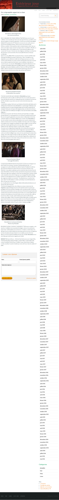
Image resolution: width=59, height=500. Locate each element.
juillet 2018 (43, 319)
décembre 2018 (44, 305)
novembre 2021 (44, 207)
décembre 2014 (44, 439)
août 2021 (42, 216)
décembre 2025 (44, 71)
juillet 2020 (43, 252)
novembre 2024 (44, 107)
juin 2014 (42, 456)
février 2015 (43, 434)
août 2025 (42, 82)
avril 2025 (42, 93)
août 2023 (42, 149)
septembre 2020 (44, 247)
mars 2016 (42, 397)
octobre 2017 (43, 344)
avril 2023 (42, 160)
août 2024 (42, 115)
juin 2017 (42, 355)
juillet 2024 (43, 118)
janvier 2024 (43, 135)
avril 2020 (42, 261)
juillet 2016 (43, 386)
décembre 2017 (44, 339)
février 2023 (43, 166)
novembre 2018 (44, 308)
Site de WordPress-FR (45, 488)
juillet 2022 (43, 185)
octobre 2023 (43, 143)
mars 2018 (42, 330)
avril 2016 (42, 394)
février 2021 (43, 233)
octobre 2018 (43, 311)
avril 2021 (42, 227)
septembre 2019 (44, 280)
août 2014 (42, 450)
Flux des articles (45, 485)
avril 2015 (42, 428)
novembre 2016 (44, 375)
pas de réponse (13, 14)
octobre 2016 (43, 378)
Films (41, 473)
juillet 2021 (43, 219)
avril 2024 (42, 126)
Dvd (41, 471)
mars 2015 (42, 431)
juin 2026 (42, 54)
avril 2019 (42, 294)
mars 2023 (43, 163)
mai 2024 (42, 124)
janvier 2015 (43, 436)
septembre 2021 (44, 213)
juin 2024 (42, 121)
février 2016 (43, 400)
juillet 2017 (43, 353)
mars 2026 (43, 62)
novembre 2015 (44, 408)
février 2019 (43, 300)
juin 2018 (42, 322)
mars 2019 (42, 297)
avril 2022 (42, 194)
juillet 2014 (43, 453)
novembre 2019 (44, 274)
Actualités (42, 468)
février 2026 (43, 65)
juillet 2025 (43, 85)
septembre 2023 (44, 146)
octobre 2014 (43, 445)
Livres (41, 476)
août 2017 (42, 350)
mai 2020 (42, 258)
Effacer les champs (31, 278)
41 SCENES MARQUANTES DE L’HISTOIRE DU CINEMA (47, 32)
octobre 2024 (43, 110)
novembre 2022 (44, 174)
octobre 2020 (43, 244)
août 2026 (42, 48)
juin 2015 (42, 422)
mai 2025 (42, 90)
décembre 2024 (44, 104)
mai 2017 (42, 358)
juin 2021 (42, 221)
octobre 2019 (43, 277)
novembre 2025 (44, 73)
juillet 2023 (43, 152)
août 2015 (42, 417)
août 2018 (42, 316)
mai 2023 (42, 157)
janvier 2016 (43, 403)
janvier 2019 (43, 302)
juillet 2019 (43, 286)
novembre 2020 (44, 241)
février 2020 (43, 266)
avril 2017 (42, 361)
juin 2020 (42, 255)
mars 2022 (43, 196)
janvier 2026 (43, 68)
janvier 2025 (43, 101)
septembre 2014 (44, 448)
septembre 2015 (44, 414)
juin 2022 (42, 188)
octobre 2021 (43, 210)
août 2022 (42, 182)
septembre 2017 (44, 347)
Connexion (43, 483)
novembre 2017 (44, 341)
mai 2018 (42, 325)
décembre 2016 (44, 372)
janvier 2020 (43, 269)
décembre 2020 (44, 238)
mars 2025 (43, 96)
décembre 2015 (44, 406)
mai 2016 (42, 392)
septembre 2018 (44, 314)
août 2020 (43, 249)
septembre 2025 (44, 79)
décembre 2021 (44, 205)
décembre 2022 (44, 171)
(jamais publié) (25, 259)
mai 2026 (42, 57)
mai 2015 (42, 425)
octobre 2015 (43, 411)
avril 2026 (42, 59)
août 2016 (42, 383)
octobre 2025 (43, 76)
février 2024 (43, 132)
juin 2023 (42, 154)
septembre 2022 (44, 180)
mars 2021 (42, 230)
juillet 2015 (43, 420)
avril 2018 (42, 328)
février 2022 (43, 199)
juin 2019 (42, 288)
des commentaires (46, 487)
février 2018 (43, 333)
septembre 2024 (44, 113)
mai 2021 (42, 224)
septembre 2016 (44, 381)
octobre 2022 (43, 177)
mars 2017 (42, 364)
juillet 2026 (43, 51)
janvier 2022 (43, 202)
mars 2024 (43, 129)
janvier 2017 (43, 369)
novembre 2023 (44, 140)
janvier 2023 (43, 168)
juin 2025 (42, 87)
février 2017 (43, 367)
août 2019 (42, 283)
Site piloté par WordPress (53, 496)
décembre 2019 (44, 272)
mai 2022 (42, 191)
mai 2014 (42, 459)
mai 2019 (42, 291)
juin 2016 (42, 389)
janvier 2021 (43, 235)
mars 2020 (43, 263)
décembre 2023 (44, 138)
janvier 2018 (43, 336)
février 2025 (43, 99)
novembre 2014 (44, 442)
